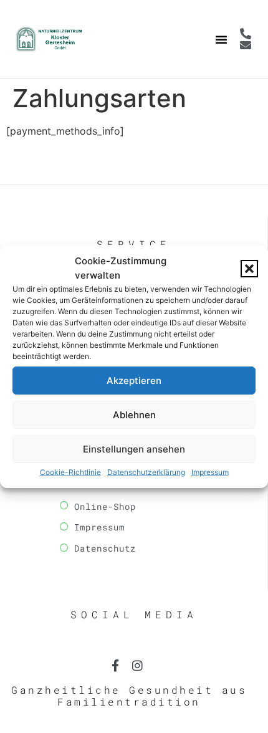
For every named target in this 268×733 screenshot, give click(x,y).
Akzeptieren (134, 380)
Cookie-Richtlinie (70, 472)
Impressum (210, 472)
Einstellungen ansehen (134, 449)
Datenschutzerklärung (146, 472)
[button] (249, 268)
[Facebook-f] (116, 665)
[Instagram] (137, 665)
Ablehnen (134, 415)
